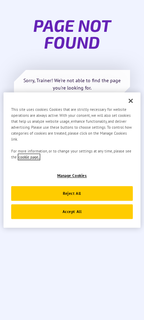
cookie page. (29, 156)
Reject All (72, 193)
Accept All (72, 211)
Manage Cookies (72, 175)
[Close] (130, 100)
